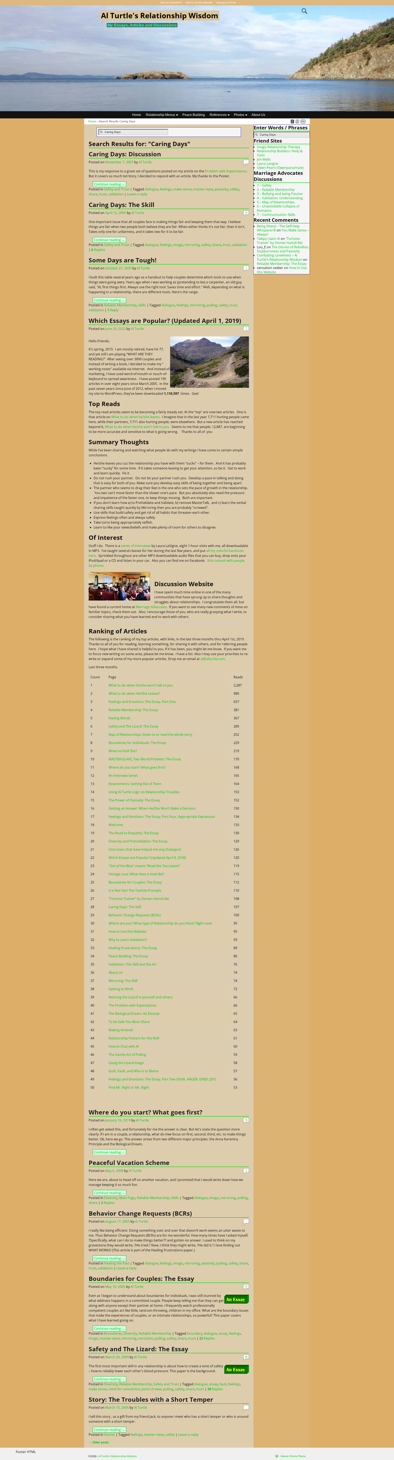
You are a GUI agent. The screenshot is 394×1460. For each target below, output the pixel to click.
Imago (178, 245)
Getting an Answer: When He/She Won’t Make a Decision (152, 808)
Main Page (127, 1198)
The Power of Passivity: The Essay (134, 800)
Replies (98, 249)
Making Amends (121, 1030)
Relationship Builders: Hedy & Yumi (280, 153)
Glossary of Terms (226, 2)
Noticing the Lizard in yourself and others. (141, 997)
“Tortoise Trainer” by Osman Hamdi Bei (139, 898)
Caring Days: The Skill (121, 204)
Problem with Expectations (225, 171)
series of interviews (136, 545)
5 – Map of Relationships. (276, 202)
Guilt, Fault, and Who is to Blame (134, 1071)
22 (246, 1286)
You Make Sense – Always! (283, 232)
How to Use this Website (199, 2)
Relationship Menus (160, 115)
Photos (239, 115)
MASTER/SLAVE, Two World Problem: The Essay (145, 759)
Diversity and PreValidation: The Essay (138, 841)
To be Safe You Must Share (129, 1021)
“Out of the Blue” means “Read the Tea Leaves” (144, 866)
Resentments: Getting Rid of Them (135, 783)
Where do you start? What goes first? (137, 767)
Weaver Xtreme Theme (293, 1456)
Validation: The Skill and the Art (133, 964)
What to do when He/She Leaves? (134, 693)
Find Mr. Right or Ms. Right (129, 1087)
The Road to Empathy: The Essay (134, 833)
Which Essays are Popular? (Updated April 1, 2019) (165, 320)
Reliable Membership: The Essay (133, 710)
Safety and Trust (116, 189)
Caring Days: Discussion (125, 154)
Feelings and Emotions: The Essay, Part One (142, 701)
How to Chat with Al (171, 2)
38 (246, 1356)
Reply (112, 310)
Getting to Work (121, 989)
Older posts (99, 1442)
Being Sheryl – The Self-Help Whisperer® (278, 228)
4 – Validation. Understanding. (280, 198)
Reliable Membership (120, 305)
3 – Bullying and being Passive (280, 193)
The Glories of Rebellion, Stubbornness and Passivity (283, 249)
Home (136, 115)
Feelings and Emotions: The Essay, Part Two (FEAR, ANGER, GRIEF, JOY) (162, 1079)
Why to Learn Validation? (128, 939)
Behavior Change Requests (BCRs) (135, 915)
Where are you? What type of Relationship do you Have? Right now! (160, 923)
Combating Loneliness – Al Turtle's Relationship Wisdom (279, 257)
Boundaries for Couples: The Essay (135, 882)
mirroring (192, 245)
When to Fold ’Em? (123, 751)
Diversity (111, 1198)
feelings (166, 189)
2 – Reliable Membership (276, 189)
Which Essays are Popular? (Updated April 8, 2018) (147, 857)
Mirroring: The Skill (123, 980)
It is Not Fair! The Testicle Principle (135, 890)
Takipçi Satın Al (268, 238)
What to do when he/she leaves (135, 417)
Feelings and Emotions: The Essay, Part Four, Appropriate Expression (162, 816)
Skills (142, 305)
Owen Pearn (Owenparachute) (280, 167)
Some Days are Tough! (123, 260)
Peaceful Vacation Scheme (129, 1162)
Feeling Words (120, 718)
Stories (109, 1434)
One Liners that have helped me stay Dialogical (145, 849)
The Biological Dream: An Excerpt (134, 1013)
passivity (221, 189)
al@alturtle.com (212, 659)
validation (116, 194)
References (218, 115)
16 (246, 1120)
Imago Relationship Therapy (278, 147)
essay (223, 1333)
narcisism (145, 1338)
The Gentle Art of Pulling (127, 1054)
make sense (182, 189)
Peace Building (193, 115)
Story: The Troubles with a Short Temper (151, 1399)
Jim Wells (264, 159)
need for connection (124, 1389)
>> (302, 121)
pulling (212, 305)
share (93, 194)
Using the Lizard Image (126, 1063)
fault (223, 1384)
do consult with (221, 560)
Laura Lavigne (267, 163)
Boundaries (113, 1333)
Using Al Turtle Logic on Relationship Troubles (144, 792)
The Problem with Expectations (133, 1005)
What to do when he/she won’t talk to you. (137, 426)
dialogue (151, 189)
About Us (258, 115)
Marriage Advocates (151, 607)
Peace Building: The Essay (128, 956)
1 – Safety (264, 185)
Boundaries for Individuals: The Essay (137, 742)
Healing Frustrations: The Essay (133, 948)
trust (103, 194)
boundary (194, 1333)
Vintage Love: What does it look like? (136, 874)
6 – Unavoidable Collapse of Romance (278, 208)
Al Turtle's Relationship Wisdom (159, 15)
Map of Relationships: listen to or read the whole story (150, 734)
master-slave (203, 189)
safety (234, 189)
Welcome (116, 825)
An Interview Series (123, 775)
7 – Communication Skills (276, 214)
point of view (151, 1389)
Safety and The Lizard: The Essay (133, 726)
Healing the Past (116, 1263)
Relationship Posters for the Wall (134, 1038)
